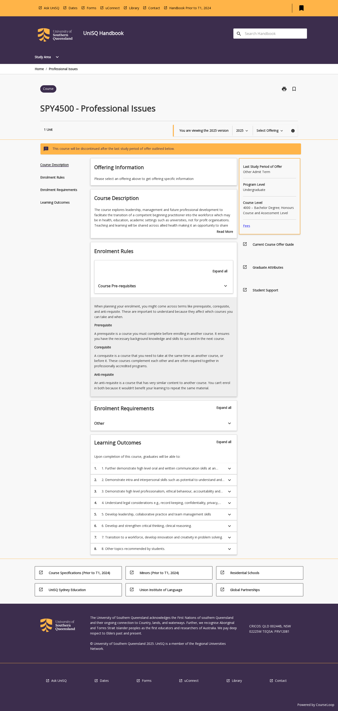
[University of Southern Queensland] (55, 36)
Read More (225, 231)
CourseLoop (325, 704)
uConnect (113, 8)
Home (39, 69)
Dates (73, 8)
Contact (154, 8)
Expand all (219, 271)
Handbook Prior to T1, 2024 (190, 8)
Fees (246, 226)
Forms (91, 8)
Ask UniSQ (51, 8)
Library (134, 8)
